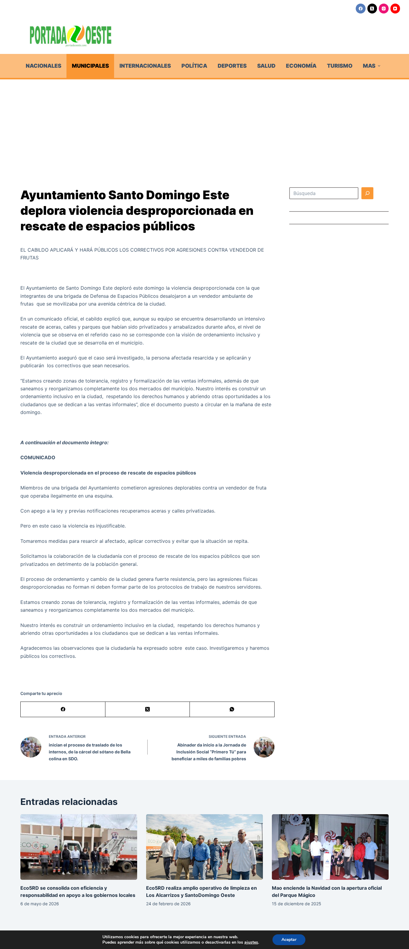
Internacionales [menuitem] (145, 66)
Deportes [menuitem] (232, 66)
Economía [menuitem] (301, 66)
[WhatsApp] (232, 709)
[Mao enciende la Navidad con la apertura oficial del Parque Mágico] (330, 847)
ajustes (251, 942)
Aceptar (288, 939)
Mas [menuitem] (369, 66)
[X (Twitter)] (372, 8)
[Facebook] (361, 8)
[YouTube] (395, 8)
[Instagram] (384, 8)
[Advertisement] (204, 124)
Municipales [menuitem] (90, 66)
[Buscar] (367, 193)
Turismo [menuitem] (339, 66)
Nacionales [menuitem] (43, 66)
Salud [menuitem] (266, 66)
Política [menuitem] (194, 66)
